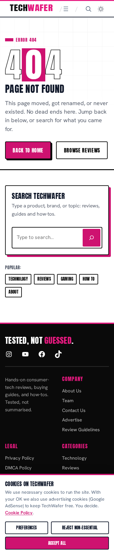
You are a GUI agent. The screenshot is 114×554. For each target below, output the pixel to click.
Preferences (26, 528)
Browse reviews (82, 150)
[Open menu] (66, 9)
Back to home (28, 150)
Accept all (57, 543)
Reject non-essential (80, 528)
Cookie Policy (19, 512)
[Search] (88, 9)
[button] (101, 9)
